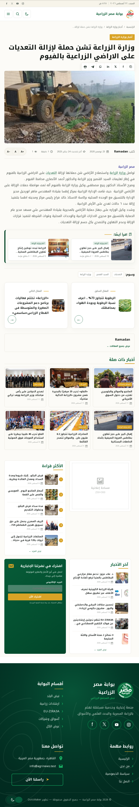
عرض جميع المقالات (118, 346)
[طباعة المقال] (85, 67)
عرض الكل (52, 726)
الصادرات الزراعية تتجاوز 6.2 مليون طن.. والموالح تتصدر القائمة (72, 438)
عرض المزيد (35, 551)
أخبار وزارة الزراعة (114, 27)
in (108, 66)
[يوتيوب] (17, 3)
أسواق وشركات (49, 719)
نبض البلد (53, 696)
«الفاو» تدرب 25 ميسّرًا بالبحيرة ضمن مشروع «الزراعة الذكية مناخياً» (70, 395)
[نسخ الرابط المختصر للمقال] (130, 67)
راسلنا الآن (37, 779)
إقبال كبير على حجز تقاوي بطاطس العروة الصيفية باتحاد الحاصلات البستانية (114, 438)
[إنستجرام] (23, 3)
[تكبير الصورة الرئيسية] (69, 107)
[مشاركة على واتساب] (100, 67)
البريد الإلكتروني (54, 582)
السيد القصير (102, 274)
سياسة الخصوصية (117, 774)
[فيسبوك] (6, 3)
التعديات (51, 173)
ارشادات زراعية (49, 703)
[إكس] (12, 3)
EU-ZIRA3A (51, 711)
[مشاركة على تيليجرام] (92, 67)
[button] (11, 799)
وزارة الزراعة (118, 173)
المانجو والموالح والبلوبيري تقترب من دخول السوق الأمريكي (116, 395)
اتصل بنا (124, 781)
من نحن (125, 766)
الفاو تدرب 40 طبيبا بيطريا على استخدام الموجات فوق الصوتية (26, 436)
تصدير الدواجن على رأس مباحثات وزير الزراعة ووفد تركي (25, 393)
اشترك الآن (35, 596)
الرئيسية (130, 27)
